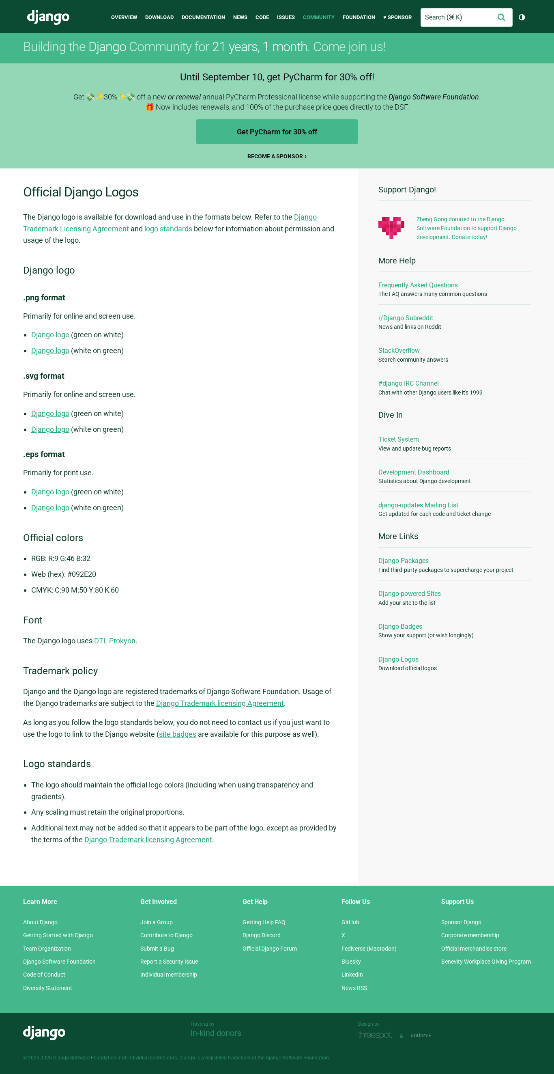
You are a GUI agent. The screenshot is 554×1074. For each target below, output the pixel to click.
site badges (177, 734)
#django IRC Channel (408, 383)
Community (319, 17)
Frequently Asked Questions (418, 285)
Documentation (203, 17)
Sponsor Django (461, 922)
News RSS (354, 988)
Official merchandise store (474, 948)
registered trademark (228, 1058)
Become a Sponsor (275, 156)
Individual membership (168, 974)
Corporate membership (470, 935)
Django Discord (262, 935)
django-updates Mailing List (418, 505)
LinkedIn (352, 974)
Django (48, 17)
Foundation (359, 17)
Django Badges (400, 626)
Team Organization (47, 948)
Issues (286, 17)
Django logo (50, 334)
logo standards (168, 228)
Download (159, 17)
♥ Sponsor (397, 17)
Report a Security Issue (169, 961)
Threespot (377, 1035)
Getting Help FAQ (264, 922)
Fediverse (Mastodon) (369, 948)
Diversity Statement (47, 988)
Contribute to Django (166, 935)
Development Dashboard (413, 472)
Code (262, 17)
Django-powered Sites (409, 593)
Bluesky (351, 961)
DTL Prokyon (114, 640)
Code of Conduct (44, 974)
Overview (124, 17)
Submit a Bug (157, 948)
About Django (40, 922)
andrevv (430, 1035)
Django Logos (398, 659)
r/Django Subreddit (405, 318)
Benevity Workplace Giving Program (486, 961)
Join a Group (156, 922)
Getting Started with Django (58, 935)
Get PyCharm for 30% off (277, 131)
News (240, 17)
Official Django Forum (270, 948)
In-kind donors (216, 1033)
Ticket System (398, 439)
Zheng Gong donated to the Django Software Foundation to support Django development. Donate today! (467, 228)
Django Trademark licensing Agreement (220, 703)
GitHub (350, 922)
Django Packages (403, 561)
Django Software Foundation (59, 961)
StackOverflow (399, 350)
